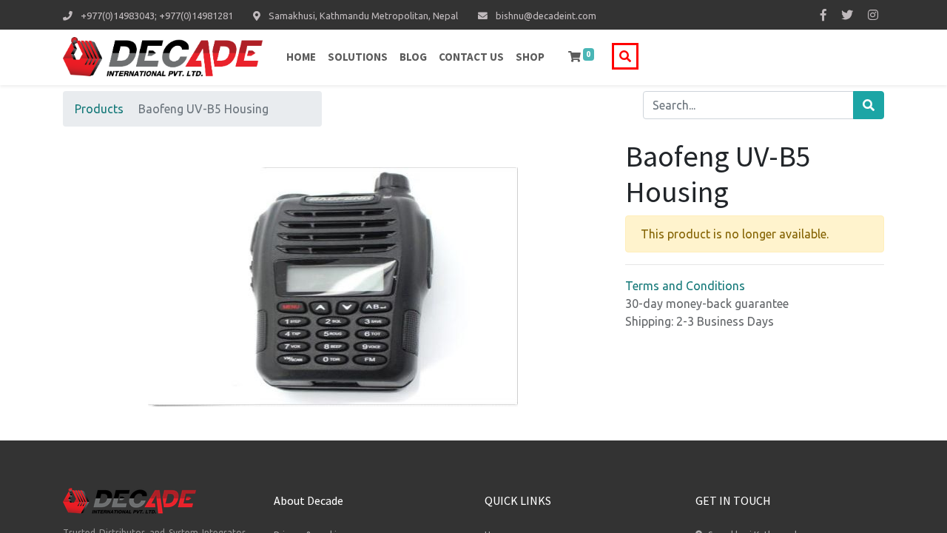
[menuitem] (301, 57)
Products (99, 108)
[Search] (868, 105)
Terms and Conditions (685, 285)
